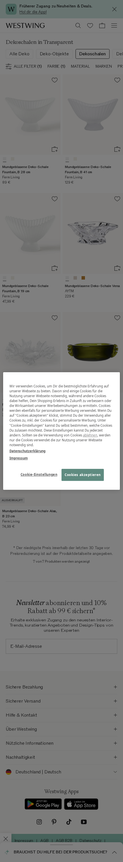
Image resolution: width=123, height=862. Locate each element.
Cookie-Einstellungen (39, 474)
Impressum (18, 458)
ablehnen (90, 435)
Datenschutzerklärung (27, 451)
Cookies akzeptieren (83, 475)
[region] (61, 431)
